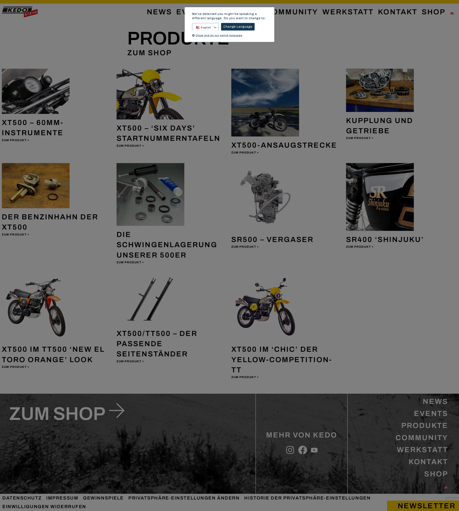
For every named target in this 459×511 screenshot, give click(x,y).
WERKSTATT (348, 12)
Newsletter (427, 506)
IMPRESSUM (62, 498)
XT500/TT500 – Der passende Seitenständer (157, 343)
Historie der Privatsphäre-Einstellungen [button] (307, 498)
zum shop (57, 414)
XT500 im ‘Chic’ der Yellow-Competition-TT (281, 359)
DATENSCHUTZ (22, 498)
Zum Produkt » (15, 140)
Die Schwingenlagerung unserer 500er (167, 244)
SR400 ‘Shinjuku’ (385, 240)
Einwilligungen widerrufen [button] (44, 506)
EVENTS (431, 413)
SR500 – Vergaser (272, 240)
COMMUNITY (292, 12)
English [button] (206, 27)
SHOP (433, 12)
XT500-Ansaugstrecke (284, 145)
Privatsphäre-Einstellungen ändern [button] (184, 498)
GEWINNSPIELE (103, 498)
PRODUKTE (424, 425)
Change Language (237, 26)
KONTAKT (397, 12)
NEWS (159, 12)
